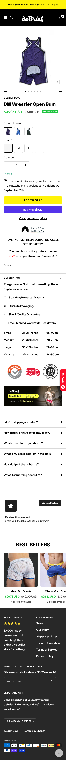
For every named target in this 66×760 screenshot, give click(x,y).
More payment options (33, 218)
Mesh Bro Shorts (21, 591)
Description (12, 278)
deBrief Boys (12, 98)
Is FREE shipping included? (21, 422)
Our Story (42, 629)
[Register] (51, 681)
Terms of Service (46, 649)
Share (7, 265)
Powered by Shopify (34, 730)
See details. (49, 322)
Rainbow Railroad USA (43, 256)
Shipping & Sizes (47, 636)
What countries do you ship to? (23, 443)
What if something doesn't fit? (23, 475)
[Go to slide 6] (40, 91)
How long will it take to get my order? (27, 432)
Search (40, 623)
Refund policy (44, 656)
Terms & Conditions (48, 643)
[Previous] (5, 91)
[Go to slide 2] (28, 91)
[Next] (60, 91)
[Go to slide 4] (34, 91)
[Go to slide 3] (31, 91)
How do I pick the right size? (21, 464)
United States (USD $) (18, 721)
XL (39, 148)
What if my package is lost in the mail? (27, 453)
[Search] (11, 17)
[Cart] (60, 17)
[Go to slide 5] (37, 91)
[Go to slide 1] (25, 91)
